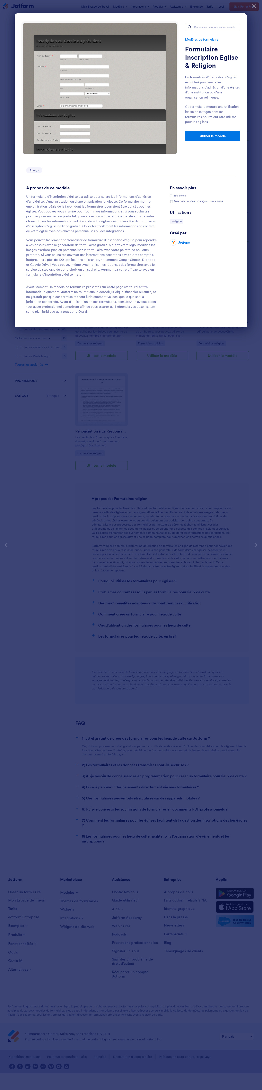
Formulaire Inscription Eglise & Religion (211, 57)
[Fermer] (254, 6)
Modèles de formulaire (201, 39)
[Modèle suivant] (255, 545)
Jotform (184, 242)
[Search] (189, 27)
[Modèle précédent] (6, 545)
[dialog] (131, 545)
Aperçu (34, 170)
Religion (177, 221)
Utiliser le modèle (213, 136)
